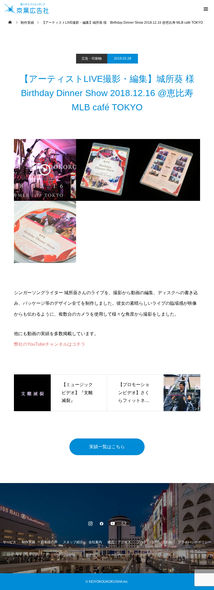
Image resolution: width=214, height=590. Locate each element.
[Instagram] (90, 523)
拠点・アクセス (119, 542)
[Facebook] (101, 523)
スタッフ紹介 (73, 542)
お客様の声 (49, 542)
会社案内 (95, 542)
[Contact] (124, 523)
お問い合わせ (162, 542)
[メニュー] (205, 8)
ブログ (142, 542)
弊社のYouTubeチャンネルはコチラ (49, 344)
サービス (9, 542)
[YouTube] (112, 523)
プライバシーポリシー (194, 542)
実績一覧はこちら (107, 446)
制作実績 (28, 542)
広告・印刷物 (92, 58)
